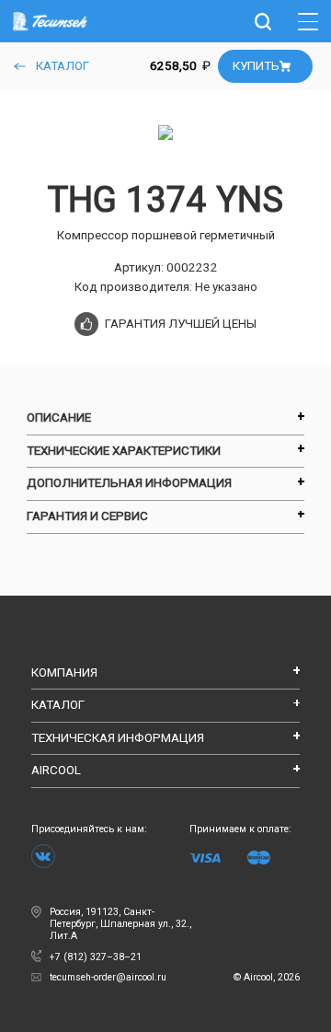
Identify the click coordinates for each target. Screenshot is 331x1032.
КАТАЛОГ (61, 66)
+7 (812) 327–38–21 (96, 957)
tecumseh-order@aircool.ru (175, 977)
